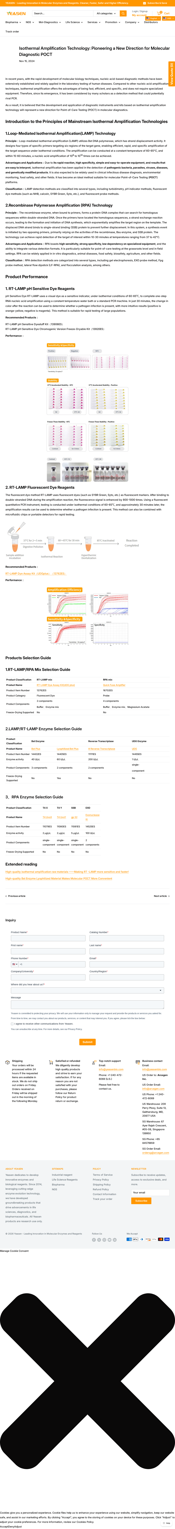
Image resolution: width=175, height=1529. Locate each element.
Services (92, 22)
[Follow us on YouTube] (109, 1240)
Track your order (102, 1199)
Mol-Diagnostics (48, 22)
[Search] (123, 13)
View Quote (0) (171, 74)
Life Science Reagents (65, 1179)
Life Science (73, 22)
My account (139, 15)
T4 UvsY (61, 817)
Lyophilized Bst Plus (67, 748)
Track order (12, 31)
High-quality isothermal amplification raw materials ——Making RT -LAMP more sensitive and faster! (67, 871)
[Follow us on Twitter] (99, 1240)
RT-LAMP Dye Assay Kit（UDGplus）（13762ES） (36, 573)
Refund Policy (101, 1189)
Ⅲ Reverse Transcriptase (101, 748)
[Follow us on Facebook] (94, 1240)
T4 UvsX (47, 817)
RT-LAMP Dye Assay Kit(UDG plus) (56, 685)
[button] (87, 1381)
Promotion (111, 22)
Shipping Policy (102, 1184)
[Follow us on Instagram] (104, 1240)
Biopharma (11, 22)
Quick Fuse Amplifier (114, 685)
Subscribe (141, 1200)
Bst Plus (35, 748)
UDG (134, 748)
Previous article (16, 896)
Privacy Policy (101, 1179)
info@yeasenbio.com (111, 1069)
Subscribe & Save (157, 3)
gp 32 (74, 817)
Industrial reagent (62, 1174)
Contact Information (104, 1194)
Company (130, 22)
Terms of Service (103, 1174)
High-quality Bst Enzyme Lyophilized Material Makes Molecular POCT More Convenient (58, 878)
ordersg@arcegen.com (155, 1152)
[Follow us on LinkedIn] (115, 1240)
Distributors (151, 22)
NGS (28, 22)
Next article (160, 896)
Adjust (18, 1526)
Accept (4, 1526)
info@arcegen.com (153, 1088)
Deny (11, 1526)
